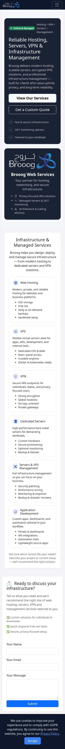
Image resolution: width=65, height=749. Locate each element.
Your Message (16, 675)
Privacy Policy (50, 734)
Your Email (13, 660)
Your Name (14, 644)
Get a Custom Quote (32, 109)
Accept (32, 741)
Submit (32, 704)
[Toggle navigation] (57, 4)
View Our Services (33, 98)
